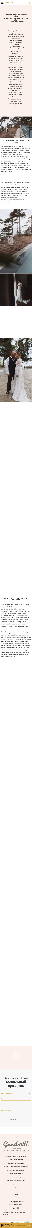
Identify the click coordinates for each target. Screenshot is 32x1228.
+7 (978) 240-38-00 (16, 1202)
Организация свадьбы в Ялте (16, 1170)
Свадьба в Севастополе (16, 1159)
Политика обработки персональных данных (14, 1213)
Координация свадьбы (16, 1173)
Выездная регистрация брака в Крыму (16, 1166)
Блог (16, 1187)
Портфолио (16, 1184)
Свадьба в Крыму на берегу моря (16, 1156)
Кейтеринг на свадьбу (16, 1177)
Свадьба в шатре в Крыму (16, 1163)
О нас (16, 1191)
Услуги (16, 1194)
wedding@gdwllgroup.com (16, 1204)
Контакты (16, 1198)
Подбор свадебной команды (16, 1180)
